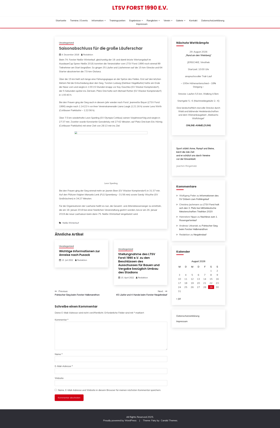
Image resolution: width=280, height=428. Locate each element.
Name (59, 354)
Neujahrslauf (200, 234)
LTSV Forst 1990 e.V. (140, 8)
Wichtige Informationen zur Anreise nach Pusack (79, 253)
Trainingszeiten (117, 20)
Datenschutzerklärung (212, 20)
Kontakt (193, 20)
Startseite (61, 20)
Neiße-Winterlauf (71, 223)
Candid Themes (169, 420)
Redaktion (88, 54)
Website (59, 378)
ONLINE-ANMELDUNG (198, 125)
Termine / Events (79, 20)
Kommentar (61, 319)
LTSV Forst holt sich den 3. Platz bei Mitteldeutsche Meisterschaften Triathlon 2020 (199, 208)
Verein (167, 20)
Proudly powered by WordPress (120, 420)
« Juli (178, 298)
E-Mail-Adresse (64, 366)
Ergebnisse (135, 20)
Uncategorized (66, 42)
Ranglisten (152, 20)
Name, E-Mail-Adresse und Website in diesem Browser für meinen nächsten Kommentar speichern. (109, 390)
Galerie (179, 20)
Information (98, 20)
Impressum (141, 23)
